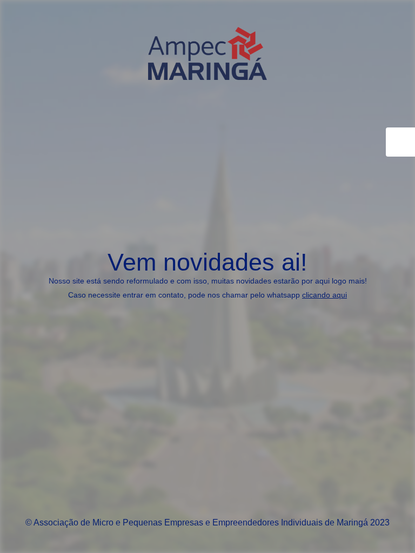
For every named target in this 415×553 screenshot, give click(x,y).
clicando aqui (324, 295)
